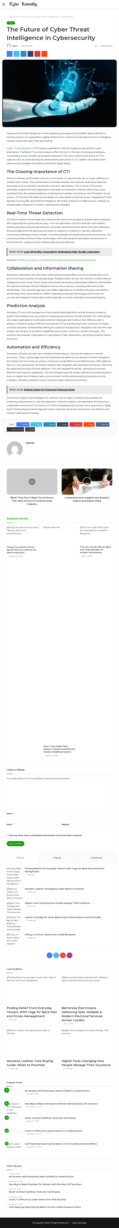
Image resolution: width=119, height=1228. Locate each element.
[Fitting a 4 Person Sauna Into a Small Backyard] (15, 939)
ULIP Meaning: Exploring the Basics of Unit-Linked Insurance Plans (61, 1144)
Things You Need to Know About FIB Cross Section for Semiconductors (21, 550)
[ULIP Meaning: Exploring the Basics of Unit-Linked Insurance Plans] (15, 1147)
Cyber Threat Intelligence (20, 148)
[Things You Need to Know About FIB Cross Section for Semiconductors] (23, 535)
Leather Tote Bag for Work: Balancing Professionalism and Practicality (63, 917)
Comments (96, 857)
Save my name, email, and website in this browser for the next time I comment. (45, 835)
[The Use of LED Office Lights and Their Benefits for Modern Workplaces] (96, 535)
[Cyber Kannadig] (23, 4)
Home (11, 17)
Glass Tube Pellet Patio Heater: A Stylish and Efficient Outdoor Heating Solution (59, 749)
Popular (58, 857)
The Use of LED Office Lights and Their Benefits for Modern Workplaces (95, 550)
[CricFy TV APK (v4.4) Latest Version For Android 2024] (15, 1134)
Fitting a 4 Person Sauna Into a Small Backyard (50, 934)
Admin (14, 46)
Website (65, 824)
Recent (20, 857)
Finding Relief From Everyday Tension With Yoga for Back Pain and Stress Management (32, 1012)
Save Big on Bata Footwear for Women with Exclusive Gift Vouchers (61, 1103)
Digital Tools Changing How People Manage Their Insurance (57, 903)
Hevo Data (16, 365)
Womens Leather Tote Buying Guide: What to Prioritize (54, 889)
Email (10, 824)
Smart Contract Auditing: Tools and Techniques (50, 1118)
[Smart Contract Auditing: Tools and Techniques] (15, 1122)
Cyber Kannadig (79, 1223)
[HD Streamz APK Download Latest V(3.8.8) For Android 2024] (15, 1094)
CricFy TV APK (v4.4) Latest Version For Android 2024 (53, 1131)
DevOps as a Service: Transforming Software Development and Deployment (57, 260)
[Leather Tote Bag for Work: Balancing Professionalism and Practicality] (15, 923)
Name (10, 813)
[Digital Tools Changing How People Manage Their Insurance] (15, 908)
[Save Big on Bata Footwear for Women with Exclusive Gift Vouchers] (15, 1108)
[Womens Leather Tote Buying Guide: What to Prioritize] (15, 893)
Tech (18, 17)
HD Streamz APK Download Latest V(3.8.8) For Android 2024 (57, 1091)
